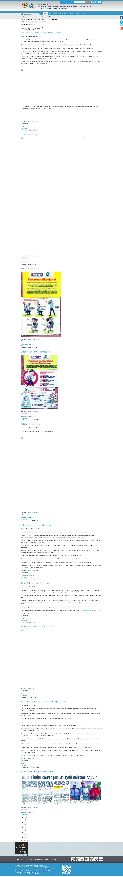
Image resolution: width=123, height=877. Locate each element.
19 (25, 831)
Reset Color (22, 847)
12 (25, 819)
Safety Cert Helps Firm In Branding (36, 525)
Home (45, 13)
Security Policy (28, 859)
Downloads (72, 13)
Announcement (63, 13)
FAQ (78, 13)
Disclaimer (47, 859)
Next (26, 836)
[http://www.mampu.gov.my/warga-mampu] (101, 859)
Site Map (54, 859)
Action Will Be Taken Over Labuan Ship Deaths (41, 32)
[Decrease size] (25, 853)
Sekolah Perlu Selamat (30, 424)
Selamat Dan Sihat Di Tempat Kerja (36, 351)
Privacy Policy (18, 859)
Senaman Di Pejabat (30, 268)
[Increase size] (20, 853)
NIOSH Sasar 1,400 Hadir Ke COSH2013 (38, 626)
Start (26, 815)
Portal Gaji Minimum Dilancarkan (35, 583)
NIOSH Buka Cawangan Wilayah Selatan (38, 771)
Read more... (24, 128)
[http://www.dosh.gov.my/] (92, 859)
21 (25, 834)
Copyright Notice (38, 859)
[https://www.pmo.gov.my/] (78, 859)
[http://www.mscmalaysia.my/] (82, 859)
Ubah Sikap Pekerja (29, 134)
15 (25, 824)
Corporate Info (53, 13)
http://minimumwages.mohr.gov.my (91, 610)
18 (25, 829)
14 (25, 822)
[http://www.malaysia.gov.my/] (73, 859)
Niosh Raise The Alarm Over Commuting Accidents (43, 701)
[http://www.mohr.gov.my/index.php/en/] (87, 859)
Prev (26, 817)
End (26, 837)
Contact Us (84, 13)
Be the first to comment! (27, 126)
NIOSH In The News (33, 121)
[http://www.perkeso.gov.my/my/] (96, 859)
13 (25, 820)
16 (25, 826)
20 (25, 832)
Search (87, 2)
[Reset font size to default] (23, 853)
